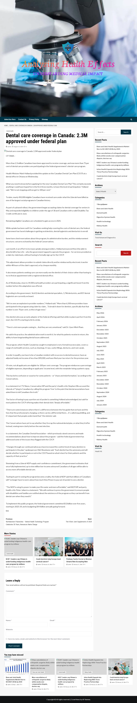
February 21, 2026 (78, 564)
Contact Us (22, 119)
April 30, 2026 (42, 689)
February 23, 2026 (47, 564)
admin (9, 146)
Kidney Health (102, 226)
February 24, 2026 (17, 567)
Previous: (27, 522)
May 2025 (100, 359)
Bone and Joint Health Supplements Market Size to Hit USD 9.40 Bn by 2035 (113, 147)
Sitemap (45, 119)
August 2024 (101, 396)
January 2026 (102, 325)
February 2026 (102, 321)
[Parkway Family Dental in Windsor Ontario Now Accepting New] (79, 546)
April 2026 (100, 317)
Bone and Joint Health (105, 208)
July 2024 (100, 400)
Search (98, 245)
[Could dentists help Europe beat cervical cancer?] (48, 546)
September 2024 (103, 392)
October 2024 (102, 388)
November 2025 (103, 334)
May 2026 (100, 313)
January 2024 (102, 405)
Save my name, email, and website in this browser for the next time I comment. (39, 639)
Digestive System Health (106, 217)
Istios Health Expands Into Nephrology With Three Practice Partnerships (113, 170)
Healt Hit (98, 451)
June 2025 (100, 355)
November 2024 (103, 384)
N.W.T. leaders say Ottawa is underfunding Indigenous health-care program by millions (18, 561)
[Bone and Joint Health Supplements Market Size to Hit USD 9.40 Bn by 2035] (16, 666)
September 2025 (103, 342)
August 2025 (101, 346)
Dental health (10, 131)
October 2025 (102, 338)
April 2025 (100, 363)
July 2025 (100, 350)
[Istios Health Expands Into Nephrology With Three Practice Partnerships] (94, 666)
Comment (10, 591)
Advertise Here (10, 119)
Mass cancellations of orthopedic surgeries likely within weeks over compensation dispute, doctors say (113, 155)
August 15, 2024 (18, 146)
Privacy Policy (34, 119)
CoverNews (75, 699)
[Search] (131, 119)
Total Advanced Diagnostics (105, 237)
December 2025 (103, 329)
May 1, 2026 (16, 684)
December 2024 (103, 380)
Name (9, 620)
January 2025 (102, 375)
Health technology (104, 221)
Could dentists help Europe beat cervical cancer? (112, 177)
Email (52, 620)
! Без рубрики (102, 204)
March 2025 (101, 367)
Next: (79, 520)
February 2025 (102, 371)
